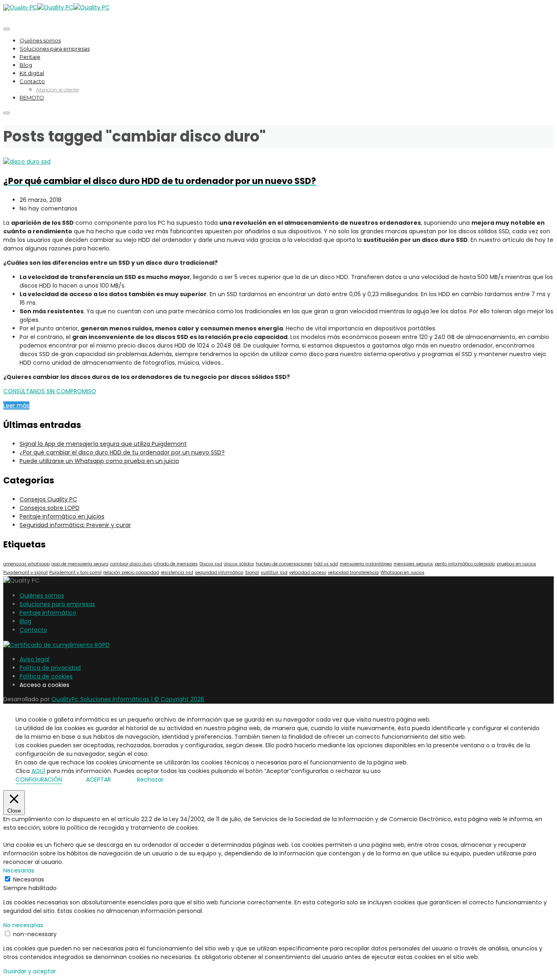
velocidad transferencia (353, 572)
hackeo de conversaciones (284, 564)
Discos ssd (210, 564)
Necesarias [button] (18, 870)
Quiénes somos (40, 40)
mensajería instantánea (366, 564)
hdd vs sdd (326, 564)
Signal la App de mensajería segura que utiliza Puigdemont (103, 444)
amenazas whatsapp (26, 564)
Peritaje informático (48, 613)
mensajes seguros (413, 564)
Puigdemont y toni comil (75, 572)
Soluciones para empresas (55, 48)
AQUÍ (38, 771)
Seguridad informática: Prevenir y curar (75, 525)
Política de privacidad (50, 668)
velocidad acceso (307, 572)
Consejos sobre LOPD (50, 508)
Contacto (32, 81)
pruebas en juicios (516, 564)
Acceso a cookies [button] (44, 685)
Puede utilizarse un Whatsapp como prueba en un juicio (99, 461)
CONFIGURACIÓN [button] (38, 779)
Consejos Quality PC (48, 499)
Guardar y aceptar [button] (29, 971)
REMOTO (32, 97)
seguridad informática (219, 572)
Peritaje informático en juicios (62, 516)
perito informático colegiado (465, 564)
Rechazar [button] (150, 779)
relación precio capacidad (131, 572)
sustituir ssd (274, 572)
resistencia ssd (177, 572)
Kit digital (32, 73)
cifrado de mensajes (176, 564)
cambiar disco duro (131, 564)
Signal (252, 572)
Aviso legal (34, 659)
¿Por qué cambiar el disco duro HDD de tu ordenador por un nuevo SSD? (122, 452)
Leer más (16, 405)
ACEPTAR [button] (98, 779)
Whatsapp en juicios (402, 572)
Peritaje (30, 56)
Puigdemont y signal (25, 572)
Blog (26, 65)
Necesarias (28, 879)
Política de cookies (46, 676)
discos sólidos (239, 564)
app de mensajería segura (79, 564)
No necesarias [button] (23, 925)
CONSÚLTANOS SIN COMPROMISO (49, 391)
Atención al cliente (57, 89)
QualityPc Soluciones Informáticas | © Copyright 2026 (127, 699)
